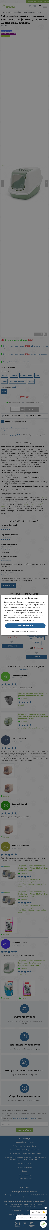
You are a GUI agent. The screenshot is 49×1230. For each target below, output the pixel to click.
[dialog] (24, 615)
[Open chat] (43, 1224)
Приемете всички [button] (25, 626)
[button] (24, 631)
